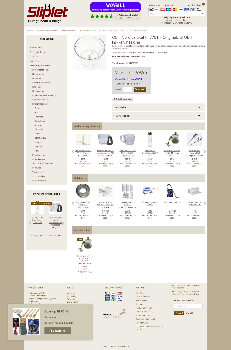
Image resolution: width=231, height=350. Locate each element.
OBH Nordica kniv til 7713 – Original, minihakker (83, 153)
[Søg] (203, 13)
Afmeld (189, 313)
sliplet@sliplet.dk (148, 319)
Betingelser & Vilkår (36, 293)
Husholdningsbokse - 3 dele (150, 203)
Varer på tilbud (82, 229)
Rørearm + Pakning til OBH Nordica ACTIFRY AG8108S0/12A (172, 154)
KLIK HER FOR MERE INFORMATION (128, 56)
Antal (118, 89)
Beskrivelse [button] (120, 107)
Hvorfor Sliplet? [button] (122, 115)
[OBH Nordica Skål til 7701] (89, 52)
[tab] (158, 107)
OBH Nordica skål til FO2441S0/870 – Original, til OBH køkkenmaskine (128, 154)
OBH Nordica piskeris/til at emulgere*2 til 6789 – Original (194, 154)
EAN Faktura (33, 301)
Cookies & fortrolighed (37, 295)
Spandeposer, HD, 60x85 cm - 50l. (194, 203)
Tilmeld (179, 313)
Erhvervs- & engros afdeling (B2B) (42, 298)
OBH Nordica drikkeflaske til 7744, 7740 (38, 220)
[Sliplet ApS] (47, 12)
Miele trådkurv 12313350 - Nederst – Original (105, 204)
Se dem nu (58, 330)
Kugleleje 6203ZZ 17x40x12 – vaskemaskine (83, 204)
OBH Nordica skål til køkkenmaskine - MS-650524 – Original (55, 223)
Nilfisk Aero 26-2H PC (172, 202)
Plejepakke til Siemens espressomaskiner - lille (128, 206)
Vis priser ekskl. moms (128, 83)
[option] (83, 153)
